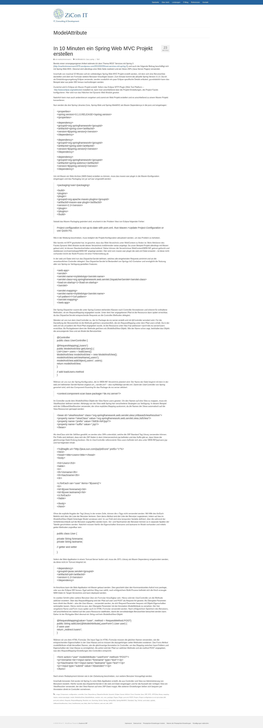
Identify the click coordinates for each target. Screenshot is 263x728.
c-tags (58, 694)
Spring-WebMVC (122, 700)
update (152, 700)
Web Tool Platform (93, 703)
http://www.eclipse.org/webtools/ (68, 90)
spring (92, 59)
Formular (137, 694)
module (97, 697)
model (72, 697)
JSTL (149, 694)
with (107, 703)
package (110, 697)
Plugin (121, 697)
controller (81, 694)
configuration (73, 694)
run (90, 700)
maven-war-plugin (64, 697)
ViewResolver (76, 703)
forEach (127, 694)
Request (67, 700)
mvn (105, 697)
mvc (102, 697)
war (82, 703)
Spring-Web (112, 700)
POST (131, 697)
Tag (136, 700)
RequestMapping (76, 700)
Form (132, 694)
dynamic (111, 694)
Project (136, 697)
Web (85, 703)
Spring (105, 700)
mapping (166, 694)
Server (101, 700)
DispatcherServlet (102, 694)
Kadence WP (83, 723)
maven (55, 697)
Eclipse (117, 694)
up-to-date (146, 700)
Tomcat (140, 700)
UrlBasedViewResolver (60, 703)
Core (85, 694)
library (160, 694)
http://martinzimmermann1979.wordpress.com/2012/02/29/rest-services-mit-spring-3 (90, 66)
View (69, 703)
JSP (146, 694)
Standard (131, 700)
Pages (116, 697)
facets (122, 694)
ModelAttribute (89, 697)
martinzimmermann (64, 59)
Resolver (85, 700)
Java (87, 59)
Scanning (95, 700)
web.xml (102, 703)
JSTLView (155, 694)
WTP (110, 703)
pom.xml (126, 697)
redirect (61, 700)
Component (64, 694)
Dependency (92, 694)
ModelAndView (79, 697)
